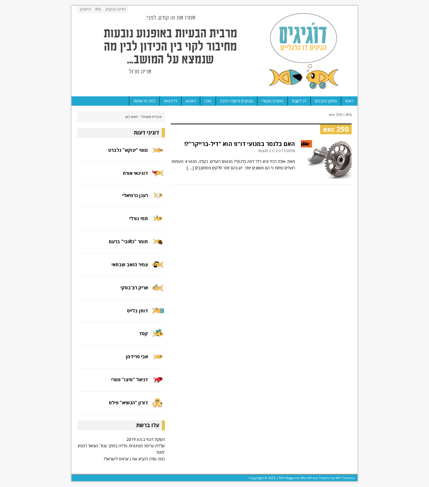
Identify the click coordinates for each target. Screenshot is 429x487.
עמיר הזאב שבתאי (129, 264)
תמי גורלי (138, 218)
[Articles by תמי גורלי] (158, 222)
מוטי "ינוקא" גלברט (128, 150)
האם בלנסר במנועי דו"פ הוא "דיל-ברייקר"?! (239, 144)
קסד (143, 333)
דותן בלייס (137, 310)
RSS (98, 9)
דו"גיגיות (170, 101)
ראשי (349, 101)
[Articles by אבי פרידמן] (158, 360)
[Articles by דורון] (158, 406)
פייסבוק (85, 9)
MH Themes (345, 478)
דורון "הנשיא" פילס (128, 402)
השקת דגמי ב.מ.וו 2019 (145, 439)
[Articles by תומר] (158, 245)
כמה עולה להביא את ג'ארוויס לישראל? (134, 459)
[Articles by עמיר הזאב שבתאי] (158, 268)
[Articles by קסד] (158, 337)
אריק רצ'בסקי (134, 287)
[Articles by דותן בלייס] (158, 314)
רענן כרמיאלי (135, 195)
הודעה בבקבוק (115, 9)
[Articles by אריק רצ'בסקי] (158, 291)
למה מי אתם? (144, 101)
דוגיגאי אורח (135, 173)
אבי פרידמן (137, 356)
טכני (208, 101)
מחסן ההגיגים (326, 101)
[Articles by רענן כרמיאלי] (158, 199)
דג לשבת (299, 101)
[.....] (190, 168)
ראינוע (191, 101)
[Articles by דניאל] (158, 383)
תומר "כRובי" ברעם (128, 241)
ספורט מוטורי (272, 101)
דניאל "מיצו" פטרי (129, 379)
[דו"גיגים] (215, 51)
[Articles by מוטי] (158, 154)
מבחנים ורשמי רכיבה (236, 101)
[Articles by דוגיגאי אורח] (158, 176)
